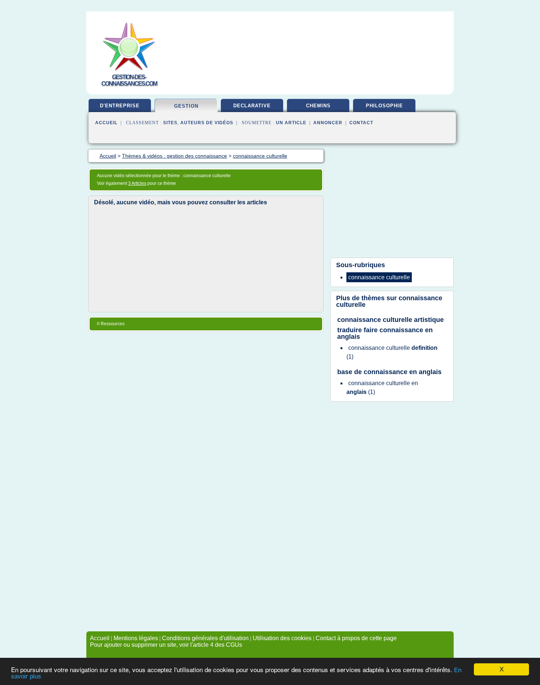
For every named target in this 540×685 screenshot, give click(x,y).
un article (291, 122)
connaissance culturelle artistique (390, 319)
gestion (186, 106)
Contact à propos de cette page (356, 638)
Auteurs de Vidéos (206, 122)
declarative (252, 105)
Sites (170, 122)
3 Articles (137, 183)
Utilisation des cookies (282, 638)
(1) (392, 352)
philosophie (384, 105)
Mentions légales (136, 638)
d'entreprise (120, 105)
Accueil (106, 122)
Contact (361, 122)
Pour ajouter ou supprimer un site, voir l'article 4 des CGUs (166, 645)
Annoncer (327, 122)
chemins (318, 105)
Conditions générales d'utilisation (205, 638)
